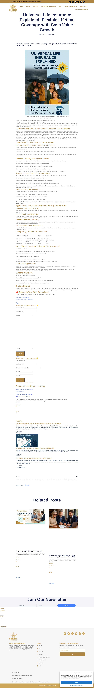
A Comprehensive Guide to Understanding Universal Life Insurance (38, 423)
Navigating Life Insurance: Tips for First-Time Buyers (33, 458)
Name (20, 308)
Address (18, 315)
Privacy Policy (80, 685)
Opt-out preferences (73, 685)
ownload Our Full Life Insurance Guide (24, 383)
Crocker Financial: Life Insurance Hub (24, 389)
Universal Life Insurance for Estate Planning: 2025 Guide (35, 448)
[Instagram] (72, 633)
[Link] (81, 2)
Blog (60, 6)
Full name (21, 360)
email (20, 364)
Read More (18, 577)
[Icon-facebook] (70, 2)
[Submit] (72, 654)
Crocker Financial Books (71, 6)
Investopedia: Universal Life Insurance (24, 394)
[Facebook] (68, 633)
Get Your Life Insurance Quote (48, 6)
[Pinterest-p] (78, 2)
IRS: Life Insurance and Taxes (23, 396)
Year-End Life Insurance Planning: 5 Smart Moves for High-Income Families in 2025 (63, 556)
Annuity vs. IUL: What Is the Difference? (29, 551)
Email (20, 311)
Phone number (22, 368)
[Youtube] (76, 2)
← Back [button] (18, 303)
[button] (91, 673)
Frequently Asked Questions (81, 9)
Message (18, 348)
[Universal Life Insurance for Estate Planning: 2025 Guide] (27, 440)
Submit (20, 353)
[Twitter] (73, 2)
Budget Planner (83, 6)
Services (28, 6)
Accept (76, 682)
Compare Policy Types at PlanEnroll (24, 299)
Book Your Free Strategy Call (22, 297)
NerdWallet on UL (20, 391)
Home (21, 6)
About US (35, 6)
